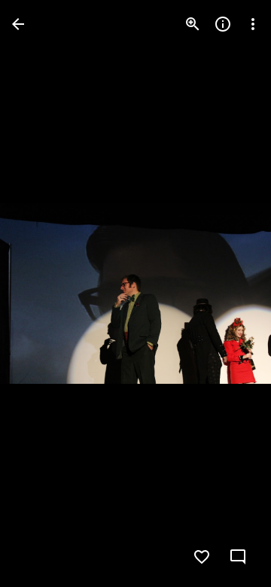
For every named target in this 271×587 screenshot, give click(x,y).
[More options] (253, 24)
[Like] (202, 557)
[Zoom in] (193, 24)
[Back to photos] (18, 24)
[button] (42, 293)
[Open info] (223, 24)
